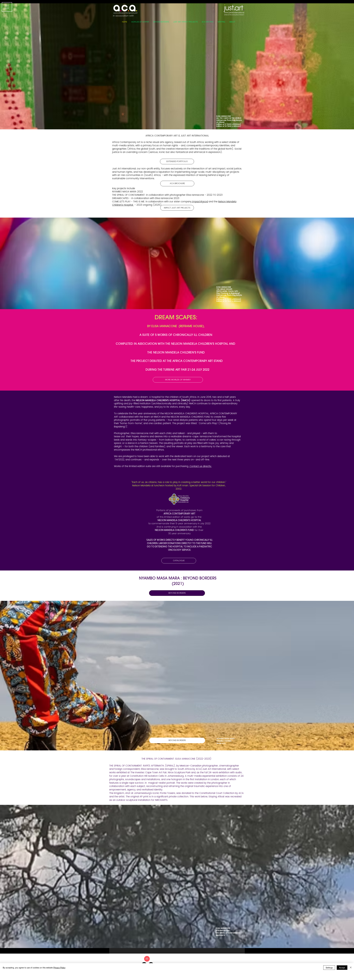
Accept (342, 967)
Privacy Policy (59, 967)
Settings (329, 967)
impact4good (200, 202)
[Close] (350, 967)
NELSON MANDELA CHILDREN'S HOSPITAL (179, 520)
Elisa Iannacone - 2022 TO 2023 (204, 195)
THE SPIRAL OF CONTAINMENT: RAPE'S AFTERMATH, (136, 766)
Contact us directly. (201, 466)
